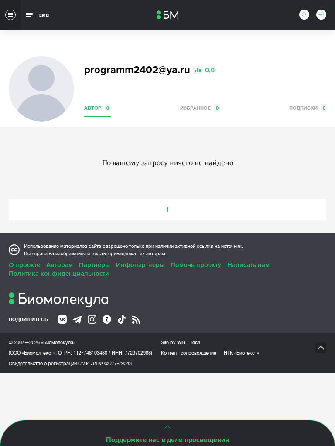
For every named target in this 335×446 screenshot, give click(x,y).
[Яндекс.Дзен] (107, 319)
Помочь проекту (196, 265)
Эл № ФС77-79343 (111, 363)
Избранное (199, 108)
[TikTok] (121, 319)
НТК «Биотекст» (241, 352)
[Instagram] (92, 319)
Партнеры (94, 265)
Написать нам (248, 265)
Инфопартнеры (140, 265)
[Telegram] (77, 320)
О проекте (24, 265)
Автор (96, 108)
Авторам (59, 265)
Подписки (307, 108)
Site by (181, 342)
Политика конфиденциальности (59, 273)
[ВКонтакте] (62, 319)
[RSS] (136, 320)
